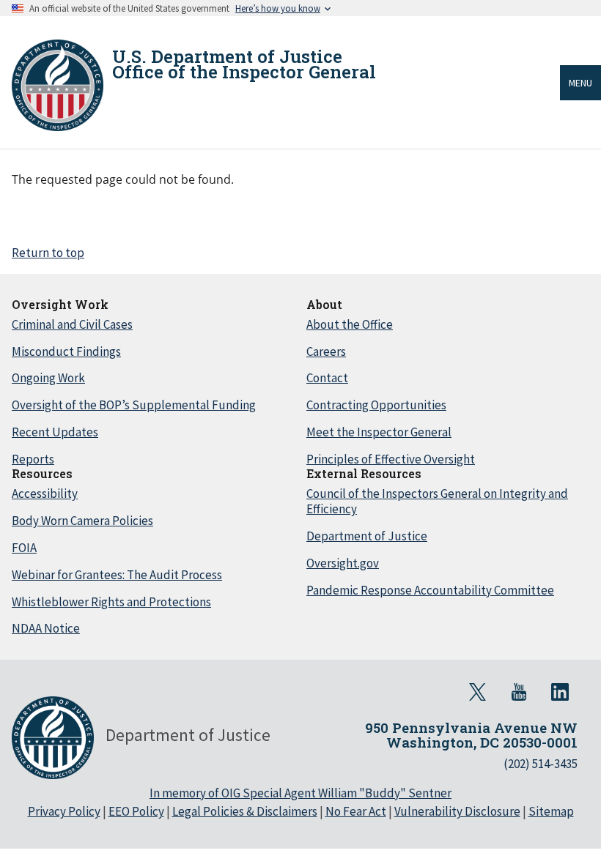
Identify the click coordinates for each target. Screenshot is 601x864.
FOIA (24, 548)
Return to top (48, 253)
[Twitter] (477, 692)
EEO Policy (136, 811)
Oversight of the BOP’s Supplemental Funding (134, 405)
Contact (327, 378)
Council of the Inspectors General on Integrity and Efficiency (437, 501)
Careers (326, 351)
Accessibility (45, 493)
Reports (33, 459)
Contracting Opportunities (376, 405)
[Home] (57, 85)
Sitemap (551, 811)
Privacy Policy (64, 811)
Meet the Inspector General (378, 432)
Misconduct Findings (66, 351)
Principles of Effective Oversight (390, 459)
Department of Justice (366, 536)
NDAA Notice (46, 628)
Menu (580, 82)
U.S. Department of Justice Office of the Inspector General (244, 64)
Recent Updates (55, 432)
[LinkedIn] (560, 692)
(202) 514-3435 (541, 764)
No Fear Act (355, 811)
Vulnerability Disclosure (457, 811)
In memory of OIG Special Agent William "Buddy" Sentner (300, 793)
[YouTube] (519, 692)
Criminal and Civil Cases (72, 324)
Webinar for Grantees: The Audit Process (117, 575)
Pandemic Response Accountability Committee (430, 590)
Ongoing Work (48, 378)
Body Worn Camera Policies (82, 521)
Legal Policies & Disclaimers (244, 811)
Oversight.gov (342, 563)
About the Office (349, 324)
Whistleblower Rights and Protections (111, 602)
